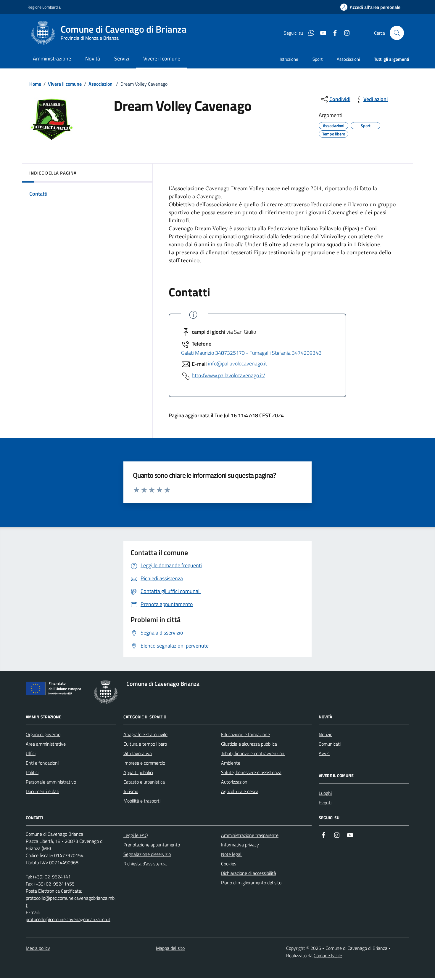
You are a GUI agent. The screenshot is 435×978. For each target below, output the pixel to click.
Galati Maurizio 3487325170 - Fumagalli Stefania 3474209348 (251, 353)
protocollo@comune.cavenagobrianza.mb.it (68, 919)
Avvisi (324, 753)
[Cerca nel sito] (397, 33)
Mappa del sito (170, 948)
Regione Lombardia (44, 7)
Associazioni (348, 59)
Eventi (325, 802)
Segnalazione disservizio (147, 854)
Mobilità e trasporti (141, 800)
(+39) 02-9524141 (52, 876)
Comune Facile (328, 955)
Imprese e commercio (144, 762)
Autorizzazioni (234, 781)
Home (35, 83)
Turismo (130, 791)
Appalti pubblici (138, 772)
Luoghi (325, 793)
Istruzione (289, 59)
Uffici (31, 753)
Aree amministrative (46, 743)
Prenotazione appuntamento (151, 844)
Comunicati (330, 743)
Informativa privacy (240, 844)
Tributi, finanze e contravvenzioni (253, 753)
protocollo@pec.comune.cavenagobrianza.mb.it (71, 901)
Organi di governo (43, 734)
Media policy (38, 948)
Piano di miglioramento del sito (251, 882)
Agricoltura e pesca (239, 791)
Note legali (231, 854)
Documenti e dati (42, 791)
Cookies (228, 863)
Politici (32, 772)
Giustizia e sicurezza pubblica (249, 743)
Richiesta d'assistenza (145, 863)
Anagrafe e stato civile (145, 734)
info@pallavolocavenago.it (237, 363)
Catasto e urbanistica (144, 781)
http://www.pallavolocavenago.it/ (228, 375)
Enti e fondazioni (42, 762)
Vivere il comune (65, 83)
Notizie (325, 734)
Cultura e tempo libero (145, 743)
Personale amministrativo (51, 781)
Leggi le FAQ (135, 835)
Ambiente (230, 762)
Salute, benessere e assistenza (251, 772)
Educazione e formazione (245, 734)
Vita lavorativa (137, 753)
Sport (317, 59)
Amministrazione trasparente (249, 835)
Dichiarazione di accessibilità (248, 873)
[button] (370, 7)
